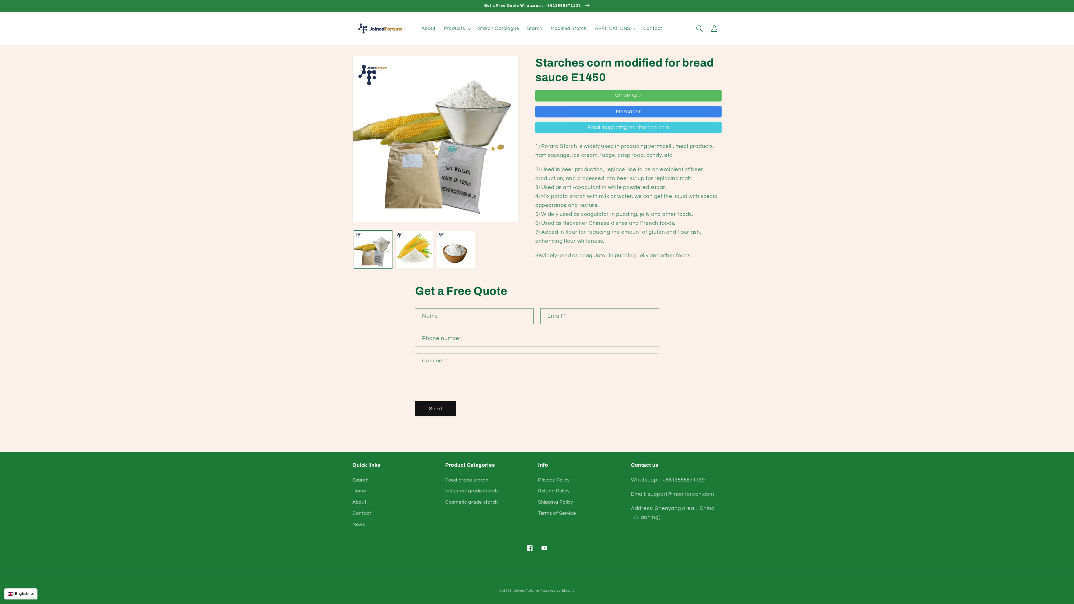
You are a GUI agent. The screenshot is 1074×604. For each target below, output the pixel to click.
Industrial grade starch (471, 491)
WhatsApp (628, 95)
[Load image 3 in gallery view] (456, 250)
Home (359, 491)
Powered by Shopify (557, 591)
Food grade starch (466, 480)
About (359, 502)
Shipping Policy (555, 502)
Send (435, 408)
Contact (361, 513)
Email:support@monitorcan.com (628, 127)
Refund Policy (553, 491)
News (358, 524)
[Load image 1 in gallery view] (373, 250)
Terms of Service (557, 513)
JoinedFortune (526, 591)
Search (360, 480)
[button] (457, 29)
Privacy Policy (554, 480)
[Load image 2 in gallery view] (414, 250)
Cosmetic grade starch (471, 502)
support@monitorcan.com (681, 494)
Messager (628, 111)
